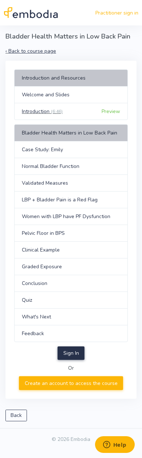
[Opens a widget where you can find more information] (115, 445)
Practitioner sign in (116, 12)
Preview (111, 111)
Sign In (71, 353)
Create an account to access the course (71, 383)
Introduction (42, 111)
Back (16, 415)
